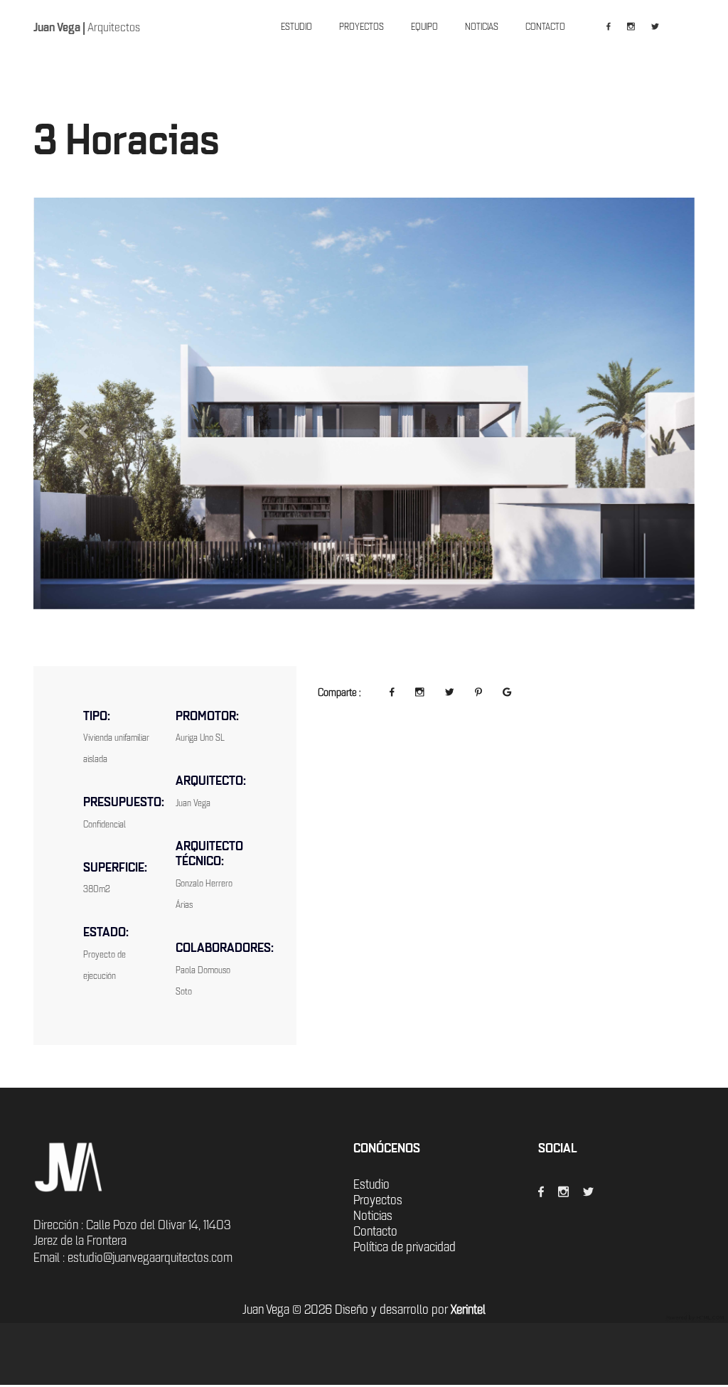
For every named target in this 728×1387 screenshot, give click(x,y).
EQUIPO (424, 26)
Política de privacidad (404, 1247)
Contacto (375, 1231)
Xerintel (468, 1309)
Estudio (371, 1184)
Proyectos (377, 1200)
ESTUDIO (296, 26)
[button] (83, 432)
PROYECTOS (361, 26)
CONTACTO (545, 26)
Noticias (372, 1216)
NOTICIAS (481, 26)
